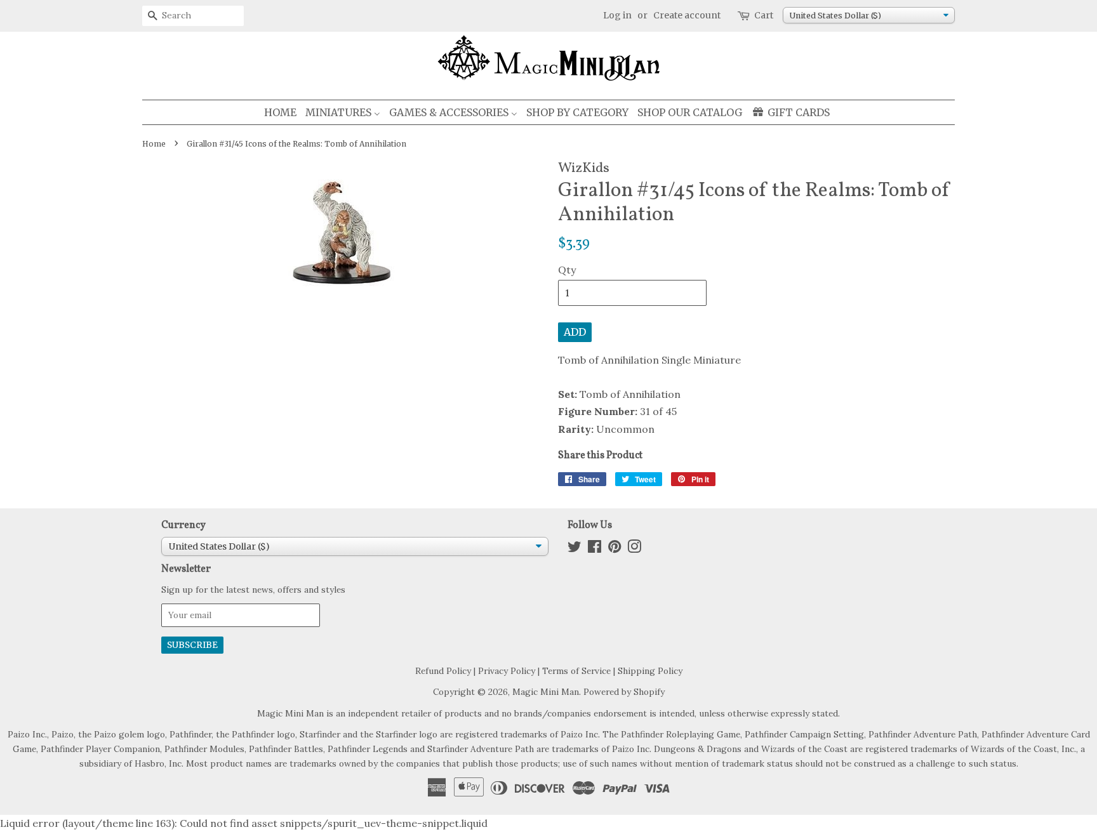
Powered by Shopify (624, 691)
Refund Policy (443, 671)
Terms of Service (576, 671)
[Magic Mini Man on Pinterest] (615, 549)
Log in (617, 15)
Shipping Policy (650, 671)
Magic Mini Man (545, 691)
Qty (567, 269)
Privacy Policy (506, 671)
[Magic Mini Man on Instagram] (634, 549)
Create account (687, 15)
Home (154, 144)
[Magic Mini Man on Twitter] (575, 549)
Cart (763, 15)
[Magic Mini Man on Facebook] (594, 549)
